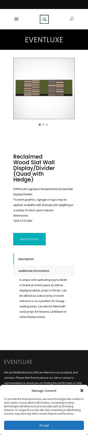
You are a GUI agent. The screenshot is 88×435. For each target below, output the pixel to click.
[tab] (44, 259)
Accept (44, 425)
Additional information (33, 271)
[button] (82, 390)
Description (26, 259)
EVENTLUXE (18, 362)
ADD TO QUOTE (29, 239)
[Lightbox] (69, 64)
